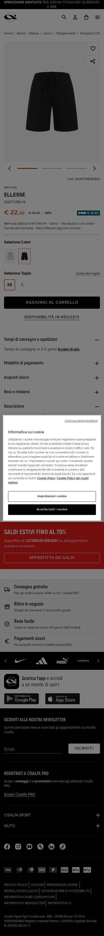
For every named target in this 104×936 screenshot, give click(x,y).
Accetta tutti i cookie (52, 509)
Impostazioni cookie (52, 496)
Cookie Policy (46, 478)
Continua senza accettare (81, 420)
